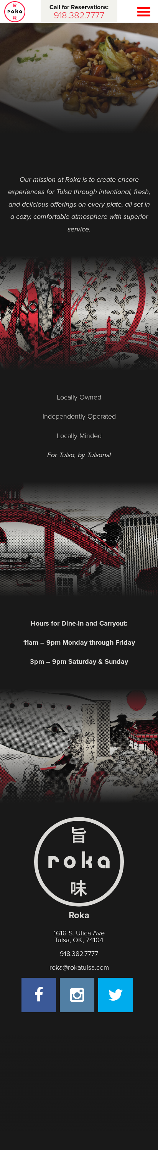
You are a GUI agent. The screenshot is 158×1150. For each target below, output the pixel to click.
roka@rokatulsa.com (79, 967)
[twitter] (115, 995)
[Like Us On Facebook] (38, 995)
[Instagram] (77, 995)
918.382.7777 (79, 953)
